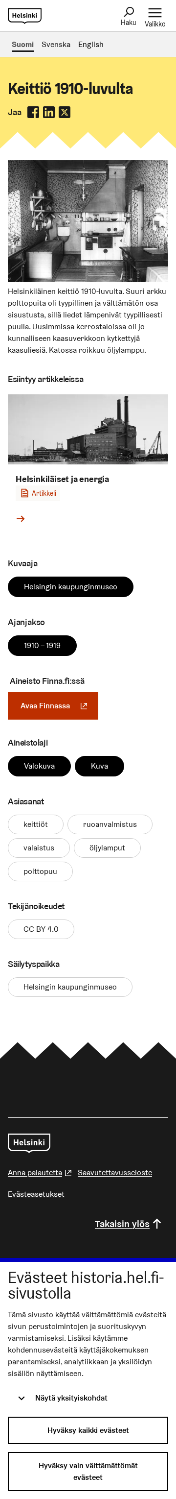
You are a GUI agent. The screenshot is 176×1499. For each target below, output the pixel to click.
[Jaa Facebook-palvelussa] (33, 112)
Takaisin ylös (122, 1223)
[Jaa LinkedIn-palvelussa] (49, 112)
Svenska (56, 44)
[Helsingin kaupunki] (29, 1143)
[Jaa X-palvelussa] (64, 112)
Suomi (23, 44)
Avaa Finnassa (59, 706)
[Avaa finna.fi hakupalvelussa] (88, 279)
